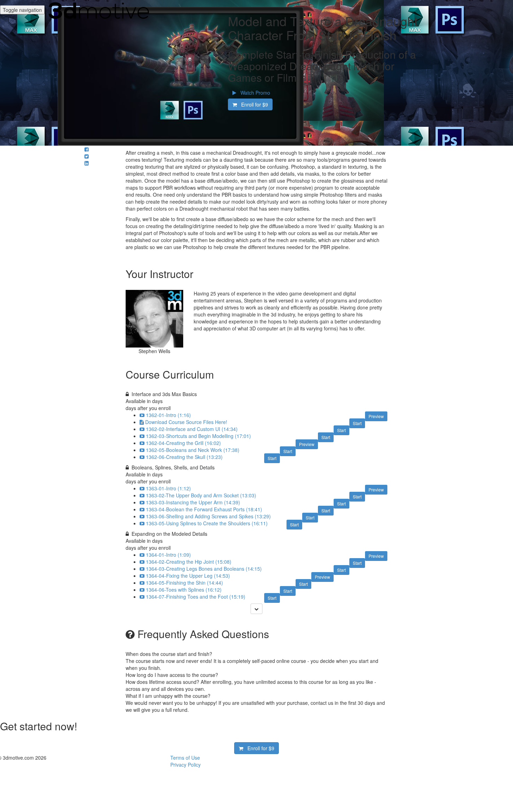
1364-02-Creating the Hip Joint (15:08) (188, 561)
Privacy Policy (185, 764)
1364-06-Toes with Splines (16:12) (184, 589)
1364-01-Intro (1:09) (168, 554)
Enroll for (252, 104)
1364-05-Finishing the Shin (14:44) (184, 582)
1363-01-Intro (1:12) (168, 488)
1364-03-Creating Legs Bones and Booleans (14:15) (204, 568)
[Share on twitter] (86, 156)
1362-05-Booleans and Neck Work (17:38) (192, 449)
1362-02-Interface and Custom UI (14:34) (192, 428)
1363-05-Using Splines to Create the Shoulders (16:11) (207, 523)
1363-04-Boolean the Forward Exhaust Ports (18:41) (204, 509)
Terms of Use (185, 757)
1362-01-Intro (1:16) (168, 414)
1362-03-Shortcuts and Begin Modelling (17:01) (198, 435)
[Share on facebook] (86, 149)
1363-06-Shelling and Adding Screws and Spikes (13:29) (208, 516)
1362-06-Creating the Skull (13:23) (184, 456)
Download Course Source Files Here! (186, 421)
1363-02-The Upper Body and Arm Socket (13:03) (201, 495)
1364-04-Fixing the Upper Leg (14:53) (188, 575)
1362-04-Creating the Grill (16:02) (183, 442)
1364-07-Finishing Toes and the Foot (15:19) (195, 596)
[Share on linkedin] (86, 163)
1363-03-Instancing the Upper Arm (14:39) (193, 502)
